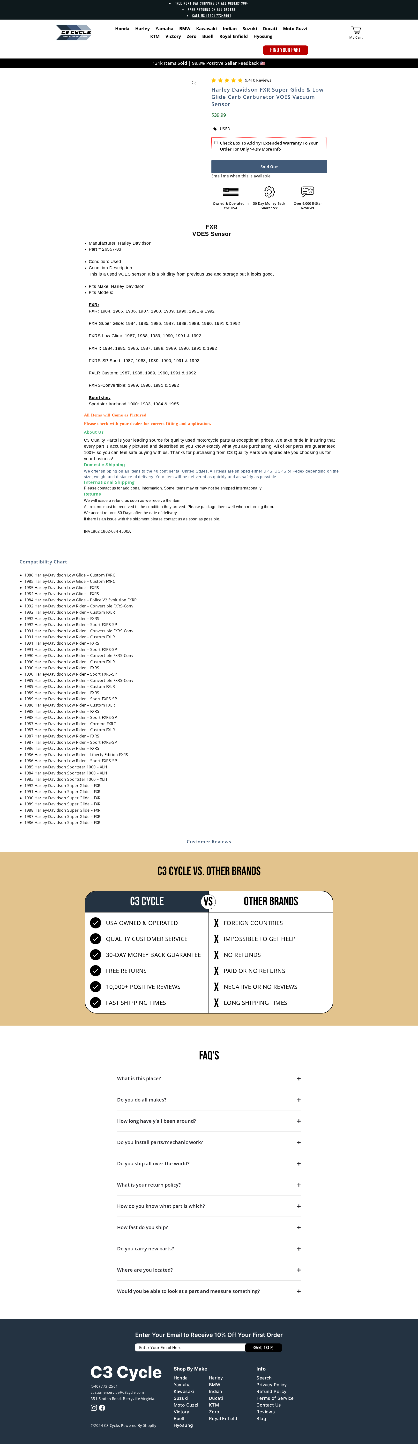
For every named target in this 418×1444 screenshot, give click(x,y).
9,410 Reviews (258, 80)
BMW (214, 1384)
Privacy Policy (271, 1384)
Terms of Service (275, 1398)
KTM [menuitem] (155, 36)
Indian (215, 1391)
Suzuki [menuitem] (250, 28)
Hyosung (183, 1425)
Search (264, 1377)
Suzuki (181, 1398)
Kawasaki (184, 1391)
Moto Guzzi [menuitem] (295, 28)
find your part (285, 50)
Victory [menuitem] (173, 36)
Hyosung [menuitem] (263, 36)
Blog (261, 1418)
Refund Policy (271, 1391)
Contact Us (268, 1405)
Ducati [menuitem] (270, 28)
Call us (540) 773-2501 (211, 16)
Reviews (265, 1411)
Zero (214, 1411)
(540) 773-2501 (104, 1386)
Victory (181, 1411)
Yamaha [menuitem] (164, 28)
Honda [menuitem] (122, 28)
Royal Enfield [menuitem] (233, 36)
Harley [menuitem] (142, 28)
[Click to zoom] (193, 82)
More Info (271, 149)
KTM (214, 1405)
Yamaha (182, 1384)
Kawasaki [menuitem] (206, 28)
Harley (216, 1377)
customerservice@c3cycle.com (117, 1392)
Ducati (216, 1398)
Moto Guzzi (186, 1405)
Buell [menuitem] (208, 36)
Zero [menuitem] (191, 36)
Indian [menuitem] (230, 28)
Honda (181, 1377)
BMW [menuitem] (184, 28)
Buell (179, 1418)
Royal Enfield (223, 1418)
